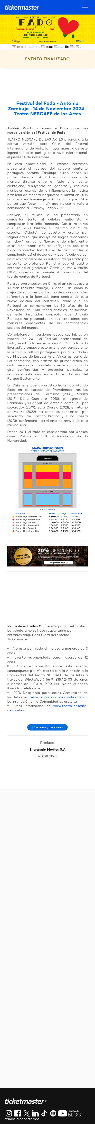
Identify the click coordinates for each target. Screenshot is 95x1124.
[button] (85, 7)
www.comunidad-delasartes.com (57, 697)
